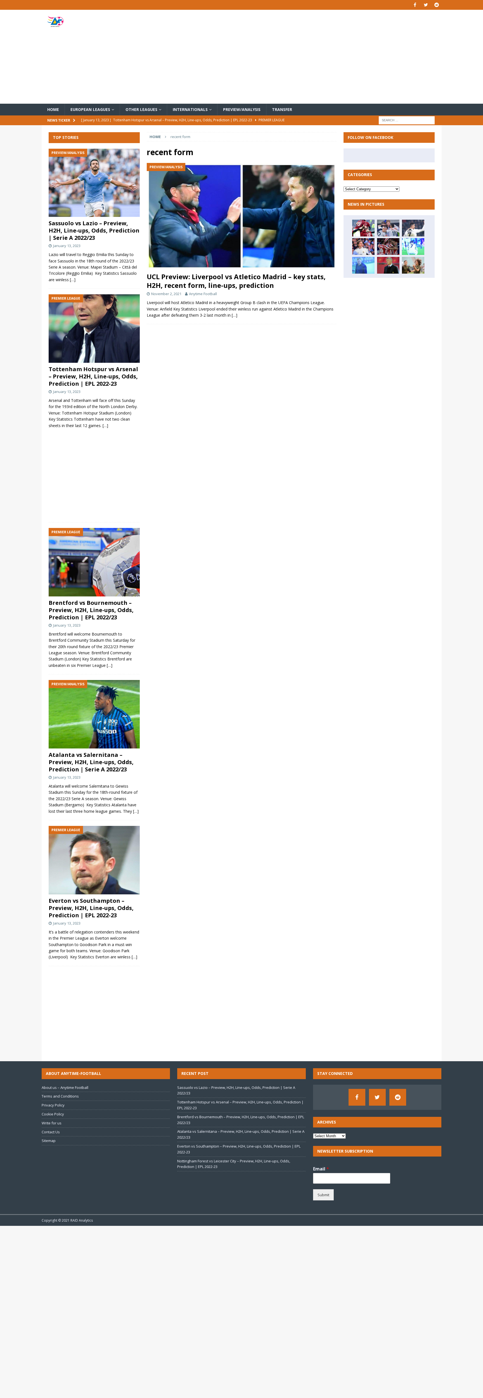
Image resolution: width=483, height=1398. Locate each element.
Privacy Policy (53, 1105)
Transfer (282, 109)
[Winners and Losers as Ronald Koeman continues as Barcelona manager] (363, 265)
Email (321, 1169)
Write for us (51, 1122)
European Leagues (90, 109)
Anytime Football (203, 293)
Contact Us (51, 1131)
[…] (234, 315)
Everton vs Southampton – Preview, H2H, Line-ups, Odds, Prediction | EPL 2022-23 (91, 908)
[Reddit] (437, 5)
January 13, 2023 (66, 245)
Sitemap (49, 1140)
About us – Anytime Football (65, 1087)
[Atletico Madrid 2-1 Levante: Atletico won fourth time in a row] (388, 246)
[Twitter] (426, 5)
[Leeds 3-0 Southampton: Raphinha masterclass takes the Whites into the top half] (388, 228)
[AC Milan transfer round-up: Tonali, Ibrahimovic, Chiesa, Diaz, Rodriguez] (363, 228)
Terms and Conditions (60, 1096)
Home (53, 109)
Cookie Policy (53, 1114)
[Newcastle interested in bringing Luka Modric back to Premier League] (363, 246)
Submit (323, 1194)
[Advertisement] (307, 57)
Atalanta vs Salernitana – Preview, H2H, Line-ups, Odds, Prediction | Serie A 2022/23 (91, 762)
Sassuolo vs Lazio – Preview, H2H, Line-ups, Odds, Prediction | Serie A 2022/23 (94, 230)
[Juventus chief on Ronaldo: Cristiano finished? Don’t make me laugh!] (413, 228)
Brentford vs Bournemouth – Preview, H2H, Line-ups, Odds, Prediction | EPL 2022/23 (91, 610)
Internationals (190, 109)
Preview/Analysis (242, 109)
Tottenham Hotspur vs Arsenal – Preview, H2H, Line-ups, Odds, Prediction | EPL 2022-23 (93, 376)
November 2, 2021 (166, 293)
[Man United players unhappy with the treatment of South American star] (388, 265)
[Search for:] (407, 120)
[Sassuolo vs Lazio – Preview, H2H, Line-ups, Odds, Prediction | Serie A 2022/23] (94, 183)
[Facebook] (415, 5)
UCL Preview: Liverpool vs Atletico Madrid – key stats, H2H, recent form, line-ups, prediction (236, 281)
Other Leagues (141, 109)
